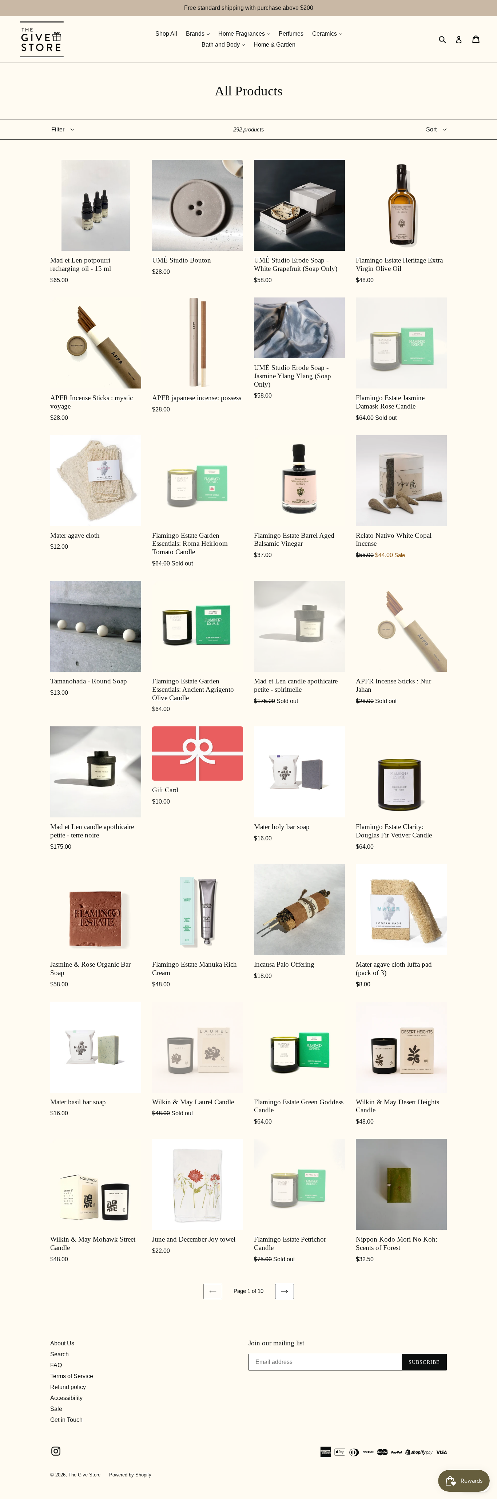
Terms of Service (71, 1376)
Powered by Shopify (130, 1475)
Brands (196, 34)
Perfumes (291, 34)
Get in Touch (66, 1420)
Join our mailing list (276, 1343)
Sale (56, 1409)
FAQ (56, 1365)
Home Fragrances (242, 34)
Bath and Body (221, 45)
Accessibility (66, 1398)
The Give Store (84, 1475)
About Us (62, 1343)
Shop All (166, 34)
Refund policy (68, 1387)
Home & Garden (274, 45)
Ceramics (325, 34)
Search (59, 1354)
